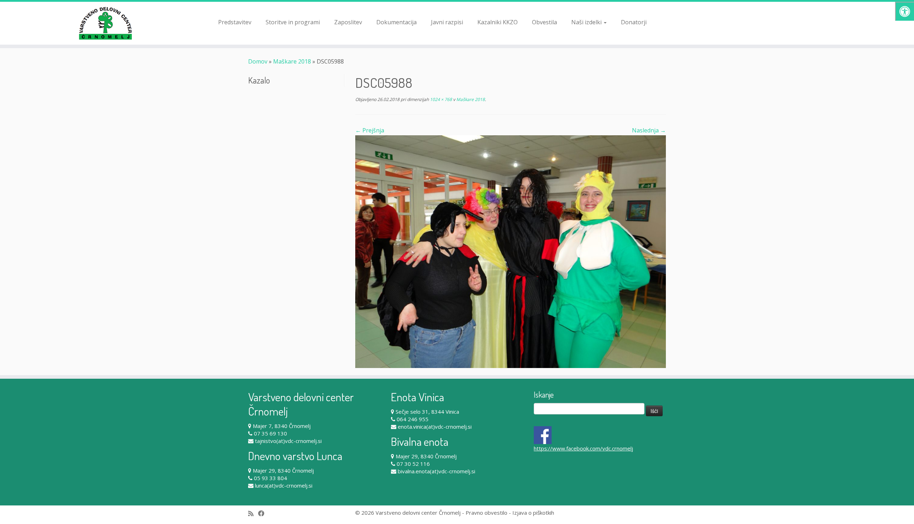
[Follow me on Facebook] (263, 513)
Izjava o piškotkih (533, 512)
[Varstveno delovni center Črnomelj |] (105, 23)
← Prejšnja (369, 130)
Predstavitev (234, 22)
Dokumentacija (396, 22)
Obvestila (544, 22)
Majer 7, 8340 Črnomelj (282, 425)
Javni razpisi (447, 22)
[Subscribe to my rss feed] (253, 513)
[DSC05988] (510, 251)
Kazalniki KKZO (497, 22)
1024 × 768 (440, 99)
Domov (257, 61)
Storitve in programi (293, 22)
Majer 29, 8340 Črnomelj (283, 470)
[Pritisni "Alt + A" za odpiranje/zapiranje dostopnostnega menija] (904, 11)
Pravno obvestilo (486, 512)
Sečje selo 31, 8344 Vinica (427, 411)
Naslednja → (649, 130)
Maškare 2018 (292, 61)
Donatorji (634, 22)
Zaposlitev (348, 22)
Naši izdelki (587, 22)
